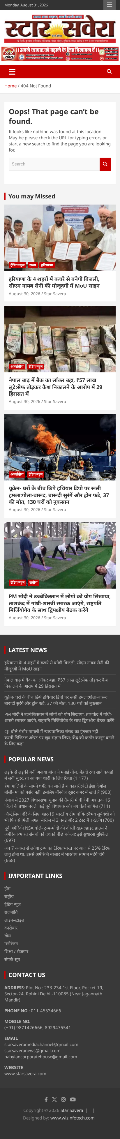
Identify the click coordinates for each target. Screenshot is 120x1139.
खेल (7, 936)
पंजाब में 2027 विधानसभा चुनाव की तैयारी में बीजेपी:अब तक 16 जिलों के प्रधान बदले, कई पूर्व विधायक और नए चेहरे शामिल (57, 803)
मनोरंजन (11, 943)
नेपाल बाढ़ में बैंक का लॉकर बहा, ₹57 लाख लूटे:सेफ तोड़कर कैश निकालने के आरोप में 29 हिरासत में (55, 386)
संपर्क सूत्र (12, 959)
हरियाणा (47, 265)
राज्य (32, 265)
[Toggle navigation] (12, 71)
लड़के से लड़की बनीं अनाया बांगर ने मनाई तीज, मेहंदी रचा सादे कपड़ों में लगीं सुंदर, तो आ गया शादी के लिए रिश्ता (58, 775)
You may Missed (31, 196)
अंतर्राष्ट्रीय (17, 366)
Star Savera (55, 293)
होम (7, 888)
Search (105, 164)
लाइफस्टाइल (14, 920)
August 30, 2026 (24, 293)
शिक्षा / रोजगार (16, 951)
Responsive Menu (109, 5)
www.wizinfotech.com (72, 1118)
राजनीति (11, 912)
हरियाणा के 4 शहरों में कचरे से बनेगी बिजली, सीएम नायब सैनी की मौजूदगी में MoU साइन (54, 282)
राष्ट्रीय (33, 582)
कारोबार (10, 928)
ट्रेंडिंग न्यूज (17, 265)
